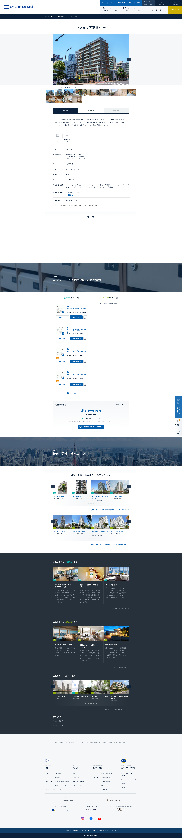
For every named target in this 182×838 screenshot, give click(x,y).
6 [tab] (91, 703)
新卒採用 (123, 783)
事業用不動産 (121, 3)
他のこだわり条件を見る (120, 609)
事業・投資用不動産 (79, 781)
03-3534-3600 (91, 415)
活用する (126, 8)
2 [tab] (88, 503)
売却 (102, 785)
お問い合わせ (175, 10)
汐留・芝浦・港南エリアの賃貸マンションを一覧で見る (109, 510)
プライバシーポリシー (88, 830)
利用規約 (101, 830)
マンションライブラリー (156, 10)
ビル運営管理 (77, 777)
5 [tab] (93, 503)
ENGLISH (146, 1)
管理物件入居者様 (148, 4)
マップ (97, 418)
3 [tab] (90, 503)
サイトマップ (111, 830)
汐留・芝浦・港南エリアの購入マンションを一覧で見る (109, 544)
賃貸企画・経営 (106, 777)
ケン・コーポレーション (128, 779)
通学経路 (70, 195)
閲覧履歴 (161, 4)
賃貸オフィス (77, 773)
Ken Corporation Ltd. (18, 6)
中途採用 (123, 787)
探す (104, 8)
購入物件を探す (58, 725)
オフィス (111, 3)
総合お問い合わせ (72, 830)
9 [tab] (96, 703)
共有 (178, 433)
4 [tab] (91, 503)
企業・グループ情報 (134, 3)
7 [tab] (93, 703)
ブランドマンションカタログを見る (116, 709)
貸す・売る (49, 781)
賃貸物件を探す (58, 721)
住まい (104, 3)
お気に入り (175, 4)
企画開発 (104, 789)
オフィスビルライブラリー (81, 785)
